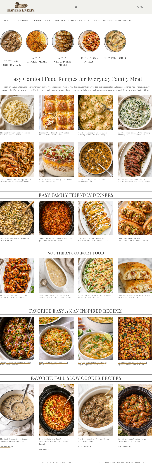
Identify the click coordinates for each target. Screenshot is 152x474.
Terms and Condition (49, 462)
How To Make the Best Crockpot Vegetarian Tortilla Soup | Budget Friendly (54, 441)
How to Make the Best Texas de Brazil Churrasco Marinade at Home (134, 180)
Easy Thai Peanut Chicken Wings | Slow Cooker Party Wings (132, 440)
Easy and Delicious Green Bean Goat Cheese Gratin (94, 296)
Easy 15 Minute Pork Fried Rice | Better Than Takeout (53, 363)
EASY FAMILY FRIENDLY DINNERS (76, 195)
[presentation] (17, 112)
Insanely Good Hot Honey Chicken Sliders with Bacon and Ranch (54, 134)
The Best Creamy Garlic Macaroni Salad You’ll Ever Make (15, 134)
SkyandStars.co (142, 462)
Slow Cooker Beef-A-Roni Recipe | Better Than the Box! (56, 239)
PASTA (88, 61)
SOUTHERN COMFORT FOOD (76, 253)
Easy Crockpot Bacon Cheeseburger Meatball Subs (133, 239)
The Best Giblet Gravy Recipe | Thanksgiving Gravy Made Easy (55, 296)
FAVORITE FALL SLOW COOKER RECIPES (76, 378)
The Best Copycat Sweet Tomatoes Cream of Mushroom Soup (15, 440)
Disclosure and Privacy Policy (117, 21)
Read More (6, 447)
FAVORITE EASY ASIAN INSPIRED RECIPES (76, 311)
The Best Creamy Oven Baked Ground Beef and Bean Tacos (93, 239)
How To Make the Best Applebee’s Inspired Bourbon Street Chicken (15, 180)
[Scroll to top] (146, 469)
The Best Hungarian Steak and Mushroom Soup (91, 180)
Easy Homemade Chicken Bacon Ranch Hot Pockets (134, 296)
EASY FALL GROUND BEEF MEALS (63, 61)
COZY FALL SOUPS (115, 58)
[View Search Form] (76, 7)
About (97, 21)
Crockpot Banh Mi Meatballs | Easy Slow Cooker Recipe (15, 363)
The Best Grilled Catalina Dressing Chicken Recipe (13, 296)
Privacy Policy (66, 462)
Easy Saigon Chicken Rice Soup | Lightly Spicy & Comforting (92, 363)
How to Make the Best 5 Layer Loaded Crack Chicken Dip (56, 180)
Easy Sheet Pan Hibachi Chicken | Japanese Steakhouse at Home (132, 363)
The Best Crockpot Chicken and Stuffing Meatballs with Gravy (92, 134)
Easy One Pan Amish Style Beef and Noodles (16, 239)
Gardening (60, 21)
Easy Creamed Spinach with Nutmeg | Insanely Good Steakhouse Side (134, 134)
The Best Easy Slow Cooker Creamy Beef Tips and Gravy (94, 440)
